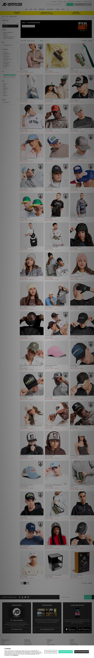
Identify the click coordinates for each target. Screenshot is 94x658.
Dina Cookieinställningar (81, 651)
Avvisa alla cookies (51, 651)
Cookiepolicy (15, 655)
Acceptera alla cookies (65, 651)
